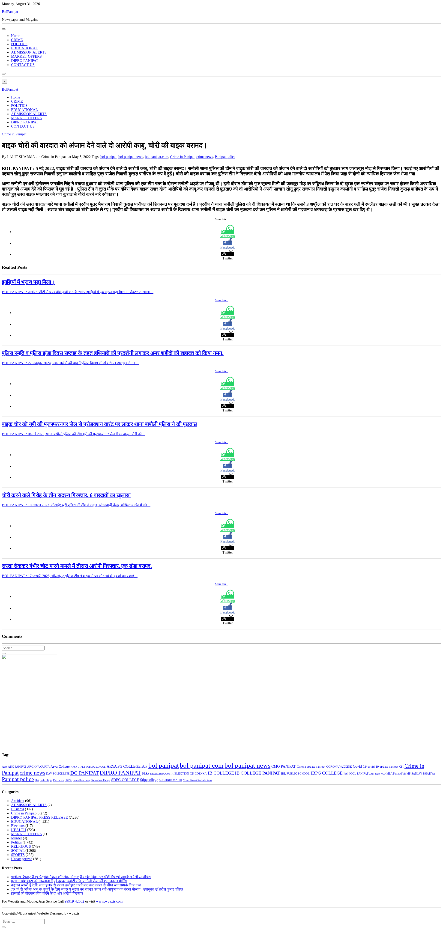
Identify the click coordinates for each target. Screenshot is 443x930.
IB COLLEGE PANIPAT (257, 772)
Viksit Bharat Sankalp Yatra (197, 780)
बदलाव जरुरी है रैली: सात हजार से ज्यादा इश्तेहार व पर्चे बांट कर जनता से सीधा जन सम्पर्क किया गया (76, 885)
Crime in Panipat (14, 134)
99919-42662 (74, 901)
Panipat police (225, 157)
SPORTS (18, 855)
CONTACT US (23, 65)
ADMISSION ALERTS (29, 52)
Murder (16, 838)
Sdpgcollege (149, 780)
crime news (204, 157)
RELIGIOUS (21, 846)
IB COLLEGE (221, 772)
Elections (17, 826)
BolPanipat (10, 12)
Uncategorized (21, 859)
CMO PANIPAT (283, 766)
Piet (37, 780)
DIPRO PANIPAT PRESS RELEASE (39, 817)
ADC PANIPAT (17, 766)
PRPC (68, 780)
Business (17, 809)
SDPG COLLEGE (125, 780)
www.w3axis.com (109, 901)
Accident (17, 801)
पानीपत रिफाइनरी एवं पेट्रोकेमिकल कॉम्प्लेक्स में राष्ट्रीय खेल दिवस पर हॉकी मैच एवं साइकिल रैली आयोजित (81, 877)
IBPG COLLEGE (327, 772)
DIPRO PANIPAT (24, 61)
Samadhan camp (81, 780)
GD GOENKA (198, 773)
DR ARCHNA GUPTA (162, 773)
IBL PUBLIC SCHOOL (295, 773)
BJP (144, 766)
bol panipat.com (156, 157)
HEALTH (18, 830)
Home (15, 36)
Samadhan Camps (100, 780)
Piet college (46, 780)
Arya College (60, 766)
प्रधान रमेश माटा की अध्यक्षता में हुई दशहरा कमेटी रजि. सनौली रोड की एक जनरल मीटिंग (69, 881)
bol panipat (108, 157)
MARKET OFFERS (26, 56)
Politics (16, 842)
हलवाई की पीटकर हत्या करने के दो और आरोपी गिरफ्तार (47, 893)
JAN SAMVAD (377, 773)
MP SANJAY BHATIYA (421, 773)
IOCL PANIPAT (358, 773)
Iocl (346, 773)
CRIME (17, 40)
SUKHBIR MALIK (170, 780)
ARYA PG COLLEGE (124, 766)
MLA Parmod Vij (396, 773)
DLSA (145, 773)
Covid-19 (360, 766)
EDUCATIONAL (24, 48)
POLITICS (19, 44)
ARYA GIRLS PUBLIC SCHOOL (88, 767)
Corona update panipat (311, 766)
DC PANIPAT (84, 773)
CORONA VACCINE (339, 766)
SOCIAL (17, 850)
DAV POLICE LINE (57, 773)
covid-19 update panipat (383, 766)
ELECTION (181, 773)
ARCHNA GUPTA (38, 766)
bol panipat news (130, 157)
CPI (401, 766)
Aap (4, 766)
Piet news (58, 780)
